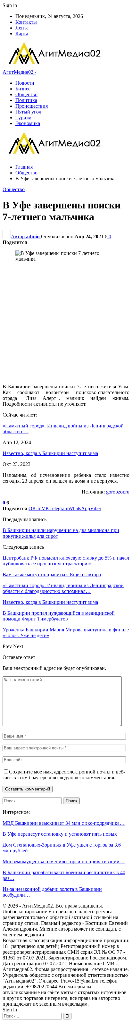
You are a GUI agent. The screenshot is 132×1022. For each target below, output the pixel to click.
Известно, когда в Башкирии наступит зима (50, 453)
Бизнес (22, 88)
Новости (24, 83)
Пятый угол (28, 111)
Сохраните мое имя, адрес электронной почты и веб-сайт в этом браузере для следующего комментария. (64, 774)
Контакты (26, 22)
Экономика (27, 123)
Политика (26, 100)
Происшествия (31, 106)
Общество (26, 94)
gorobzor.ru (117, 491)
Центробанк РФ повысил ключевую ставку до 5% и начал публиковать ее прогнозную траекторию (66, 560)
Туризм (23, 117)
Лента (22, 27)
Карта (21, 33)
